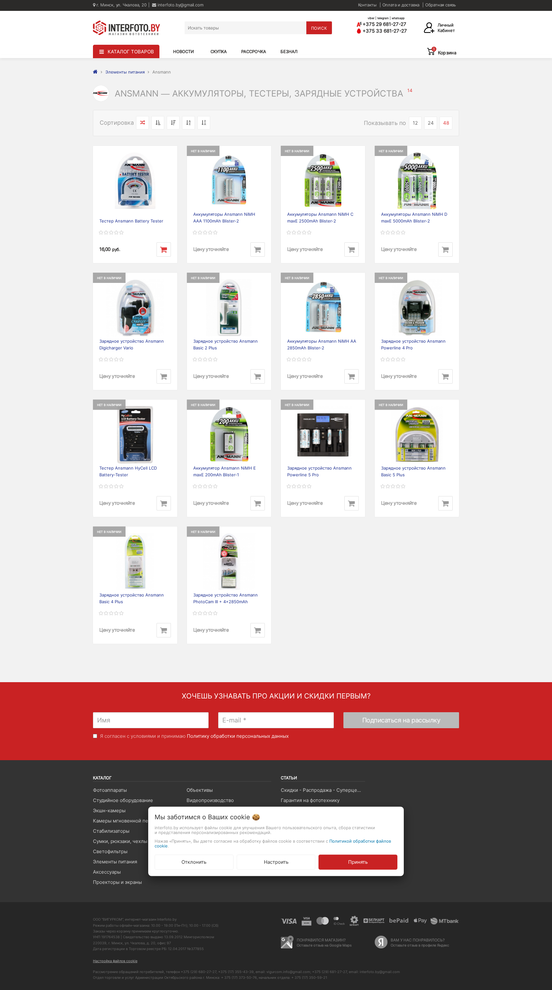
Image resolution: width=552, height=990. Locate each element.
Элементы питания (115, 862)
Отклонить (193, 862)
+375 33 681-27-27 (384, 31)
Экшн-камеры (109, 810)
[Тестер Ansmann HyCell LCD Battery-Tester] (135, 435)
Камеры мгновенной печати (126, 821)
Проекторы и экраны (117, 882)
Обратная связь (440, 4)
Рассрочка (253, 51)
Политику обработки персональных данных (238, 736)
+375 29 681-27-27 (383, 24)
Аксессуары (107, 872)
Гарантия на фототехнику (310, 800)
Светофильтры (110, 851)
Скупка (219, 51)
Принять (358, 862)
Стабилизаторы (111, 831)
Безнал (288, 51)
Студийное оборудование (123, 800)
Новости (183, 51)
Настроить (276, 862)
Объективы (200, 790)
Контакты (367, 4)
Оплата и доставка (401, 4)
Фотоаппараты (110, 790)
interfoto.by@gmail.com (179, 4)
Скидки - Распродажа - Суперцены (322, 790)
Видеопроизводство (210, 800)
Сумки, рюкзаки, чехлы (120, 841)
